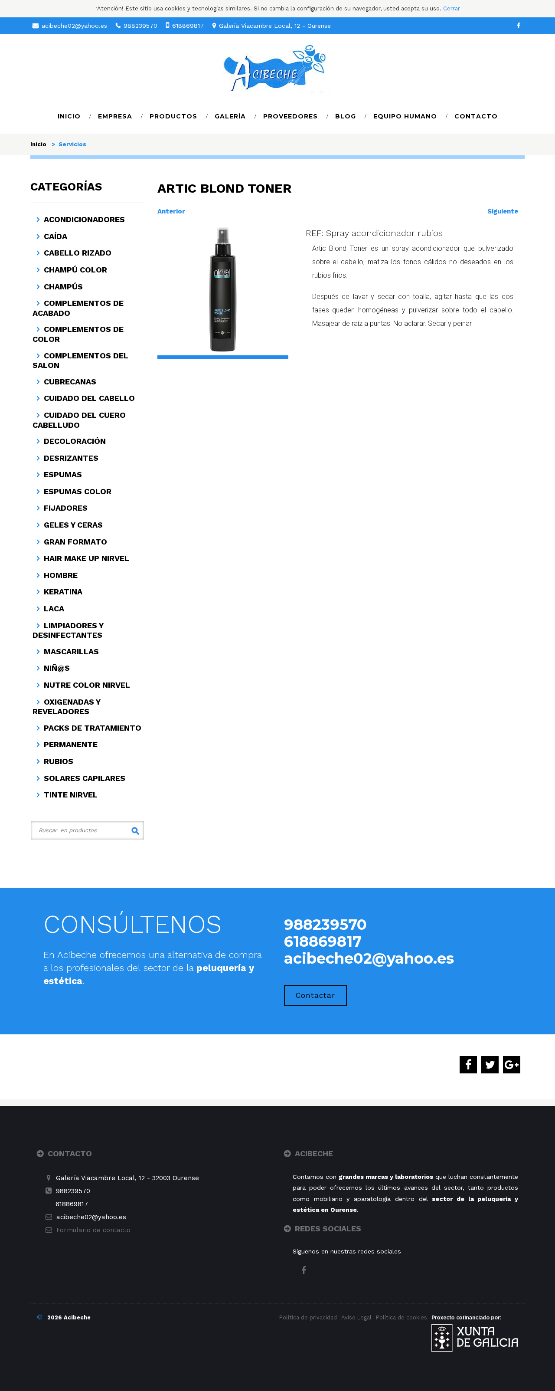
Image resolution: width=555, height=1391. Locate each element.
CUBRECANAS (70, 381)
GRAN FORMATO (75, 541)
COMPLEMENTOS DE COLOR (78, 334)
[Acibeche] (277, 69)
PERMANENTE (71, 744)
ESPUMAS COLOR (77, 491)
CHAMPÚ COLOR (75, 269)
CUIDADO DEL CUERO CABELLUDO (79, 420)
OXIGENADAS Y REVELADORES (66, 706)
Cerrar (451, 8)
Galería (230, 116)
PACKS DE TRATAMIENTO (92, 727)
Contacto (476, 116)
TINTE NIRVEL (71, 794)
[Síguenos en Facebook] (518, 25)
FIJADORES (66, 507)
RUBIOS (58, 761)
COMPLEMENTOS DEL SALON (80, 360)
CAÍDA (55, 236)
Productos (173, 116)
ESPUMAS (63, 474)
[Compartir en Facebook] (468, 1065)
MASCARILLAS (71, 651)
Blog (345, 116)
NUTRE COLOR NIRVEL (87, 684)
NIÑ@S (57, 668)
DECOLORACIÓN (75, 441)
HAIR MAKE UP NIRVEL (86, 558)
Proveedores (290, 116)
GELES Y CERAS (73, 524)
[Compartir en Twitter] (490, 1065)
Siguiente (502, 211)
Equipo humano (405, 116)
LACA (54, 608)
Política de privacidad (308, 1317)
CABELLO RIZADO (77, 252)
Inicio (69, 116)
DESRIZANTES (71, 458)
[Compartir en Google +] (512, 1065)
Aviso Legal (356, 1317)
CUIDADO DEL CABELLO (89, 398)
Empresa (115, 116)
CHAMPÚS (63, 286)
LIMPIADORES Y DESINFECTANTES (68, 630)
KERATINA (63, 591)
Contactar (315, 995)
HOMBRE (61, 575)
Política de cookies (401, 1317)
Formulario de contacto (93, 1230)
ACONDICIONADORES (84, 219)
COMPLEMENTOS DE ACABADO (78, 308)
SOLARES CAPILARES (84, 778)
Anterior (171, 211)
